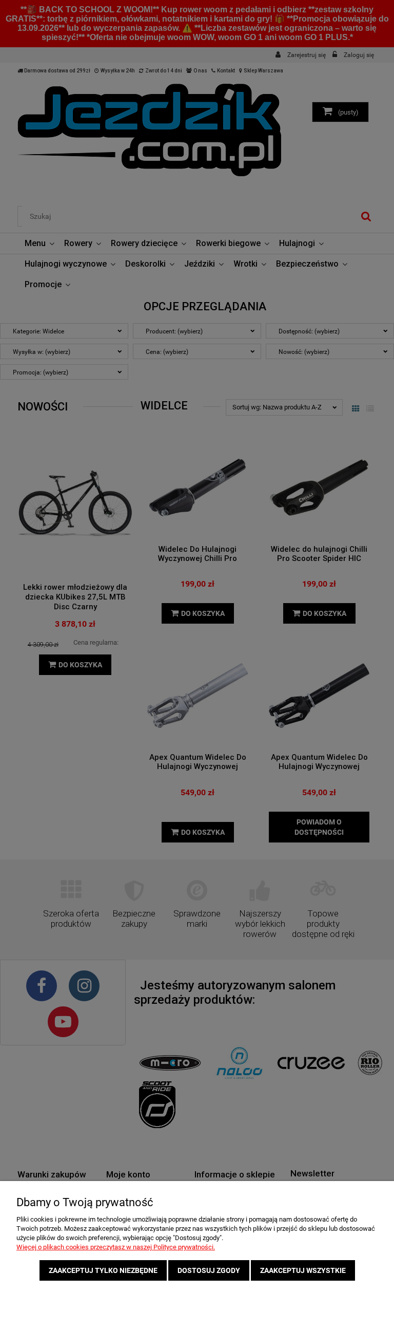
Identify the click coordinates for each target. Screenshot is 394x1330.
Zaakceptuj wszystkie (303, 1270)
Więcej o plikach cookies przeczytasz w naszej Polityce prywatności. (115, 1247)
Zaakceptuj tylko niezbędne (103, 1270)
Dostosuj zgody (209, 1270)
